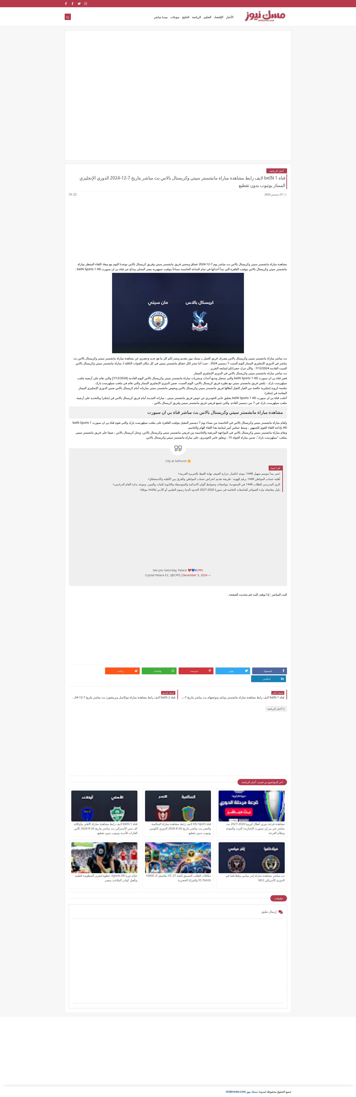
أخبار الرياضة (276, 171)
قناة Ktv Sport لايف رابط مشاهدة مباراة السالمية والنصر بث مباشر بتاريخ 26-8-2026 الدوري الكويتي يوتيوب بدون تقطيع (180, 828)
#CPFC (199, 570)
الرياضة (196, 17)
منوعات (174, 17)
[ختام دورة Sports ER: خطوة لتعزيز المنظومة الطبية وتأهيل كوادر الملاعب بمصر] (104, 857)
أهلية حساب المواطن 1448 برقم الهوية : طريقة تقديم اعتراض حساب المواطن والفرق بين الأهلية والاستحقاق (214, 479)
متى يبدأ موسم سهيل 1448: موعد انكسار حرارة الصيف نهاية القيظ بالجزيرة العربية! (230, 473)
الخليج (185, 17)
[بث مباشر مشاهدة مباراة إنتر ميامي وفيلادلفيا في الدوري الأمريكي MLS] (252, 857)
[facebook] (72, 3)
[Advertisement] (178, 66)
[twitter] (79, 3)
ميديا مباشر (161, 17)
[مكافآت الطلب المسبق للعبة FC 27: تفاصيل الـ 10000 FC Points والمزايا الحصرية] (178, 857)
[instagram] (86, 3)
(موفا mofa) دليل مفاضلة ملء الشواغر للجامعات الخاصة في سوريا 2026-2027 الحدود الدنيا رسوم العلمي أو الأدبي (210, 490)
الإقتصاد (218, 17)
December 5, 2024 (194, 575)
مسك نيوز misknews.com (242, 1091)
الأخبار (229, 17)
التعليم (207, 17)
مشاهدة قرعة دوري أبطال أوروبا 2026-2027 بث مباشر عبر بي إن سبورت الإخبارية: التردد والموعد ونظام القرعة (255, 828)
